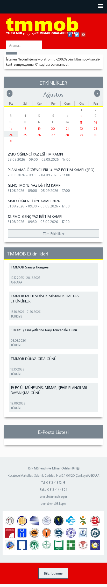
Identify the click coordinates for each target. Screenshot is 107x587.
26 (39, 135)
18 (25, 129)
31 (11, 141)
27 (53, 135)
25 (25, 135)
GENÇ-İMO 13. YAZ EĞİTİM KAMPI (34, 185)
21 (67, 129)
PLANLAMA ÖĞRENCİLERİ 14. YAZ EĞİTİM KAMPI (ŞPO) (51, 169)
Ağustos (53, 94)
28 (67, 135)
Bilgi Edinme (53, 573)
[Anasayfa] (42, 26)
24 (10, 135)
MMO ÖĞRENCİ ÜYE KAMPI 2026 (34, 201)
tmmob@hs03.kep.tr (53, 503)
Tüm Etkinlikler (53, 233)
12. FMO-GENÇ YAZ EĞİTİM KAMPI (35, 216)
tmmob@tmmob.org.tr (53, 496)
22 (81, 129)
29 (81, 135)
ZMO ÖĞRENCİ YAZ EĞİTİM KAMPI (35, 154)
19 (39, 129)
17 (11, 129)
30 (95, 135)
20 (53, 129)
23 (95, 129)
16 (95, 122)
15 (81, 122)
